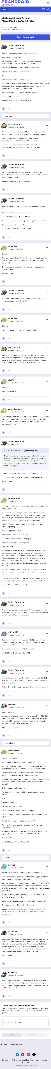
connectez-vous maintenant (31, 1010)
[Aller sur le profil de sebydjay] (4, 247)
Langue (5, 1060)
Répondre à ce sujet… (15, 1022)
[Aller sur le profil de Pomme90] (4, 752)
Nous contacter (41, 1060)
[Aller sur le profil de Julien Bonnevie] (4, 47)
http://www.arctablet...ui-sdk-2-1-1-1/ (15, 72)
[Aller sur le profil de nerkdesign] (4, 125)
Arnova (18, 29)
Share (12, 1035)
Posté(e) (16, 48)
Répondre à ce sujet (25, 37)
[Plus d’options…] (46, 46)
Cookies (25, 1063)
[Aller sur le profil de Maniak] (4, 706)
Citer (9, 109)
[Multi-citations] (3, 109)
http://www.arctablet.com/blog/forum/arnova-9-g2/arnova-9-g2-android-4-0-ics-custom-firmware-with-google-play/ (24, 911)
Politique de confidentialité (22, 1060)
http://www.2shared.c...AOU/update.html (20, 649)
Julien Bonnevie (11, 27)
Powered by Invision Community (25, 1065)
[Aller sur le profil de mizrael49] (4, 633)
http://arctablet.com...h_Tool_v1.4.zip (15, 535)
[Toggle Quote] (5, 451)
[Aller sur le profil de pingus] (4, 866)
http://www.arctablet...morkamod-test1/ (16, 79)
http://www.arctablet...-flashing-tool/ (15, 543)
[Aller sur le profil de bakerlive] (4, 933)
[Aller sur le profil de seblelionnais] (4, 410)
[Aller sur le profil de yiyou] (4, 381)
